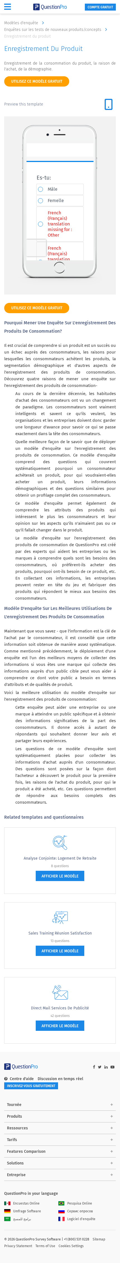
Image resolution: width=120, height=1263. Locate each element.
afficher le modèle (60, 876)
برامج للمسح (22, 1219)
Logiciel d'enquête (81, 1219)
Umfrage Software (27, 1211)
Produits (14, 1116)
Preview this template (23, 104)
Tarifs (12, 1139)
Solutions (15, 1163)
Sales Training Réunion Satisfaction (60, 933)
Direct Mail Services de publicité (60, 1008)
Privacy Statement (18, 1246)
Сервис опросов (80, 1211)
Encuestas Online (26, 1203)
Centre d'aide (22, 1078)
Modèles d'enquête (21, 23)
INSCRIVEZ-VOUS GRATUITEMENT (31, 1086)
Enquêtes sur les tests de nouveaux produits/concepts (53, 29)
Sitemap (99, 1239)
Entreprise (16, 1175)
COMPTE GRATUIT (100, 7)
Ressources (17, 1128)
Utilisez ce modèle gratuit (36, 81)
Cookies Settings (71, 1246)
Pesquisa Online (79, 1203)
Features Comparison (26, 1151)
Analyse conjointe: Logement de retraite (60, 858)
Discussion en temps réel (60, 1078)
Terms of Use (45, 1246)
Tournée (14, 1104)
